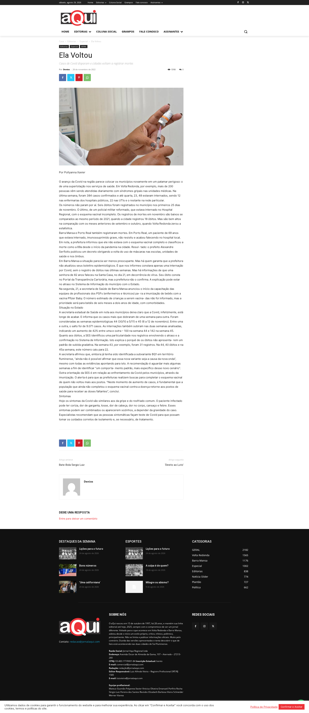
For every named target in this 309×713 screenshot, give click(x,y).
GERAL (83, 46)
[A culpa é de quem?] (134, 570)
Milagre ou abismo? (157, 582)
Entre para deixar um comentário (78, 518)
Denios (66, 69)
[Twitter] (248, 3)
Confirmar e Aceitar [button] (291, 706)
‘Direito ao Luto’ (174, 464)
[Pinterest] (79, 77)
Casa (61, 41)
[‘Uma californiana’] (67, 587)
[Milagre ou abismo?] (134, 587)
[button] (245, 31)
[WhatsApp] (87, 77)
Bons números (87, 565)
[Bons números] (67, 570)
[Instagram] (243, 3)
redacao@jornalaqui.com (85, 641)
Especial (84, 41)
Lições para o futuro (91, 548)
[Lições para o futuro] (67, 553)
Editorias (71, 41)
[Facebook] (238, 3)
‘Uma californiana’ (89, 582)
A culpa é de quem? (157, 565)
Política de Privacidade (264, 707)
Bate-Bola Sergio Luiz (72, 464)
